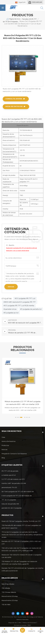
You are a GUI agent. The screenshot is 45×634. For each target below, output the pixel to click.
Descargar (37, 2)
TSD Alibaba (6, 588)
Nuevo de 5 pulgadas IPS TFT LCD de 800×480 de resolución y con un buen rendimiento (21, 249)
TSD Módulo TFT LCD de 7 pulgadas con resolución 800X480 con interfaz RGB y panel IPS (19, 563)
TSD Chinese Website (9, 592)
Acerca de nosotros (8, 441)
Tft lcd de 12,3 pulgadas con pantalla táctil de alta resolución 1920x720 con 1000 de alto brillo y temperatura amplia (22, 534)
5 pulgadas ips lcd (11, 313)
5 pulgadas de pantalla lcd (31, 309)
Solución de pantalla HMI (10, 504)
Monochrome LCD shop (10, 596)
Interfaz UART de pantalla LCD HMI (14, 483)
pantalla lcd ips (10, 309)
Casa (3, 437)
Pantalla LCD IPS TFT (29, 19)
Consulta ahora (13, 99)
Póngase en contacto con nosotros (14, 453)
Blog (3, 458)
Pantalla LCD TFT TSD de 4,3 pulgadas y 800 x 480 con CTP (21, 542)
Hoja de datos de (14, 106)
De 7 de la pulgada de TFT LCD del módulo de (18, 491)
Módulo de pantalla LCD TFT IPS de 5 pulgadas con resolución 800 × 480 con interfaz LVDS (22, 403)
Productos (5, 445)
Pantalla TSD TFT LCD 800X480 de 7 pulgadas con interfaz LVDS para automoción (22, 569)
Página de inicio (14, 19)
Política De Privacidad (29, 622)
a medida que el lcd (9, 475)
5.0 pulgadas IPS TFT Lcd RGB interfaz (19, 305)
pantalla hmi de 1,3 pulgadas (12, 508)
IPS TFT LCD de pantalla (10, 471)
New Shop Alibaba (8, 584)
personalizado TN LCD (9, 487)
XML (19, 622)
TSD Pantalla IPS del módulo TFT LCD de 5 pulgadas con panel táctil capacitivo (21, 526)
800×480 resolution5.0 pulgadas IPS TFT (20, 302)
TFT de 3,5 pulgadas (9, 500)
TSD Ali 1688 (6, 604)
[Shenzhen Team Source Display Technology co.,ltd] (13, 7)
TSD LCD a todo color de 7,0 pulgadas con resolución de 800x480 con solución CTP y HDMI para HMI (21, 549)
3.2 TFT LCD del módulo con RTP (13, 479)
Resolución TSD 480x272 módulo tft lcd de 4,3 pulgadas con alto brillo (22, 556)
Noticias (4, 449)
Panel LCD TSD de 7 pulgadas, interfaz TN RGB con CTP (21, 521)
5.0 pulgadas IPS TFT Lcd (25, 298)
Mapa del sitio (12, 622)
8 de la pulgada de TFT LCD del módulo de (17, 495)
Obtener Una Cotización (22, 630)
